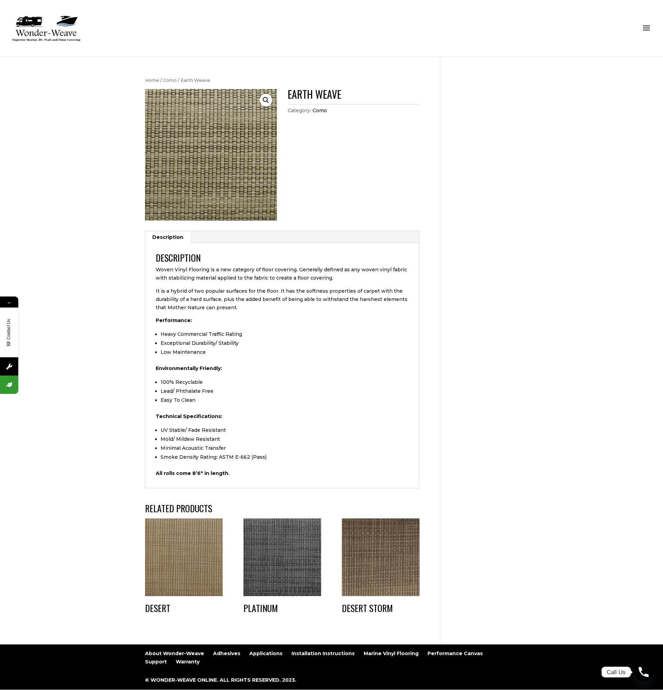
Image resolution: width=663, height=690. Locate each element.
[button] (266, 100)
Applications (265, 653)
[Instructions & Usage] (9, 366)
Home (152, 80)
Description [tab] (167, 237)
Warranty (188, 662)
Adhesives (226, 653)
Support (156, 662)
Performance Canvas (455, 653)
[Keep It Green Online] (9, 385)
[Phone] (643, 672)
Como (170, 80)
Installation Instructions (323, 653)
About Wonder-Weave (174, 653)
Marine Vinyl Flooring (391, 653)
